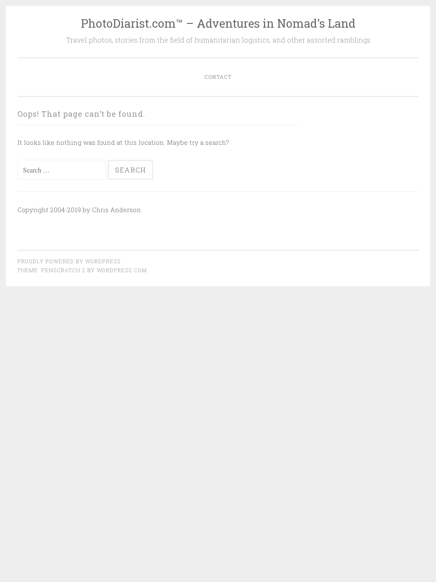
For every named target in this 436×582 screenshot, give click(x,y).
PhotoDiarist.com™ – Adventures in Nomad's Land (218, 23)
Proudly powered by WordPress (68, 261)
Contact (218, 76)
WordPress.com (122, 270)
